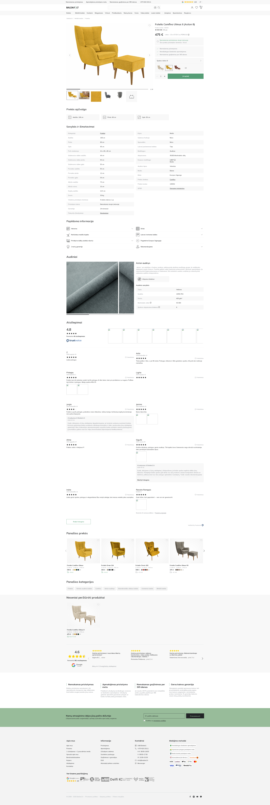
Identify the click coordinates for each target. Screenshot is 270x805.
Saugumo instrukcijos (177, 188)
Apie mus (69, 746)
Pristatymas (105, 746)
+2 (183, 570)
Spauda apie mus (72, 754)
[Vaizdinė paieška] (155, 7)
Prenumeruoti (195, 716)
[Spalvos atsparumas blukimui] (159, 307)
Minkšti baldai (79, 18)
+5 (80, 570)
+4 (114, 570)
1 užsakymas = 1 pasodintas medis (78, 751)
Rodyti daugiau (78, 522)
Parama (69, 748)
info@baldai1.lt (143, 760)
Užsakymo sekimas (107, 751)
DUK (102, 760)
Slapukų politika (105, 797)
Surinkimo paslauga (107, 754)
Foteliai (87, 18)
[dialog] (174, 41)
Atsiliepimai (70, 763)
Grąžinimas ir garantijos (109, 757)
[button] (192, 7)
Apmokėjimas (105, 748)
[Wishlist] (196, 7)
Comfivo (172, 180)
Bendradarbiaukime (73, 757)
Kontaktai (69, 766)
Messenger (141, 763)
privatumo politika (160, 721)
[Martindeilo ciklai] (150, 302)
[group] (115, 336)
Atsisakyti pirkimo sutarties (110, 763)
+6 (148, 570)
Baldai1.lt (69, 18)
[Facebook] (191, 797)
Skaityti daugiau (143, 480)
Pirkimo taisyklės (118, 797)
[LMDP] (175, 160)
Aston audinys (143, 263)
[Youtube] (198, 797)
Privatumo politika (91, 797)
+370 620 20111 (143, 748)
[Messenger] (202, 797)
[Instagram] (194, 797)
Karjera (68, 760)
